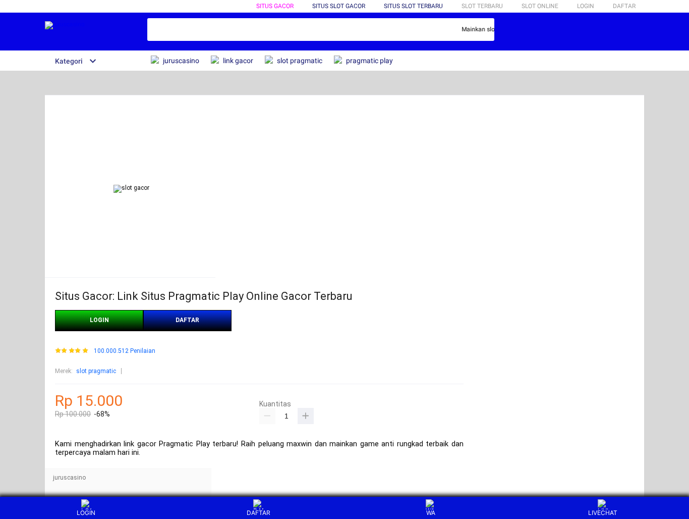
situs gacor (275, 6)
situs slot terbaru (413, 6)
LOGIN (585, 6)
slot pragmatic (96, 371)
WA (430, 512)
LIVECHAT (602, 512)
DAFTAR (624, 6)
